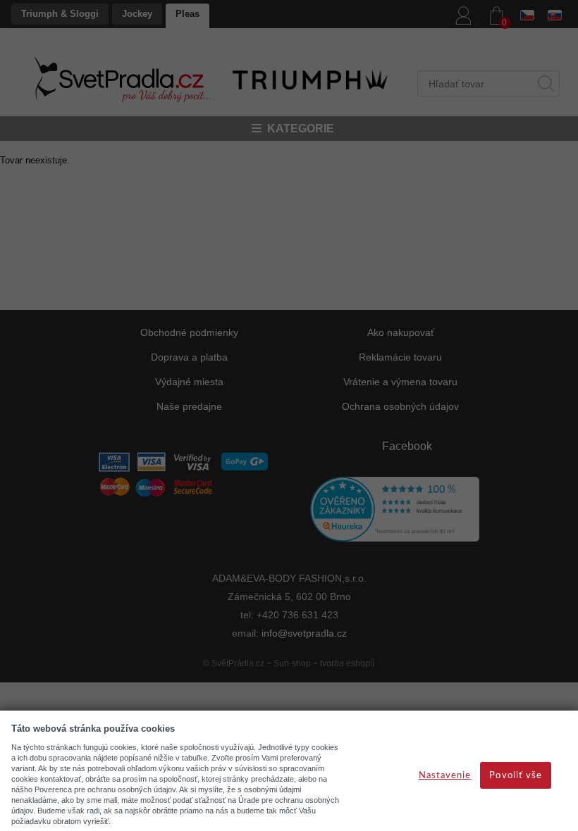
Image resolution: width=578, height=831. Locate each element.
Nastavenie (445, 775)
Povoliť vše (515, 775)
